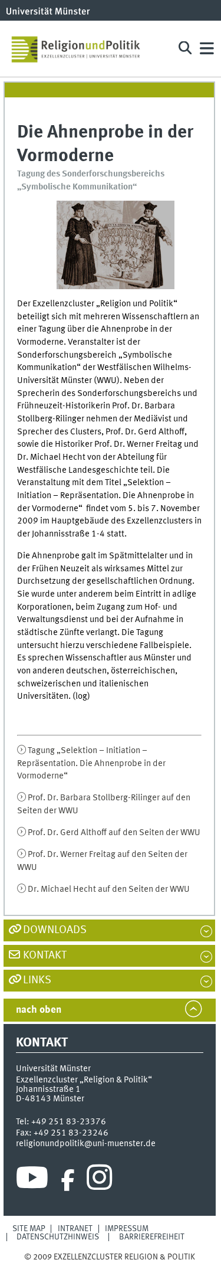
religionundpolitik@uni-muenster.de (86, 1144)
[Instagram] (99, 1180)
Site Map (28, 1229)
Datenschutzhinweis (58, 1237)
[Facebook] (68, 1180)
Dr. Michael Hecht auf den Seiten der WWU (109, 889)
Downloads (55, 930)
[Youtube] (32, 1180)
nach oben (38, 1010)
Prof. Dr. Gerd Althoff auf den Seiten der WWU (114, 832)
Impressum (127, 1229)
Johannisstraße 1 (48, 1089)
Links (37, 980)
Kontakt (45, 955)
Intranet (75, 1229)
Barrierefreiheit (151, 1237)
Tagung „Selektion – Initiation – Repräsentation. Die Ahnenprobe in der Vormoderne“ (91, 763)
